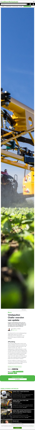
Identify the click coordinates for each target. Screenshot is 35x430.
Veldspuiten (10, 373)
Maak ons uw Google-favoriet (15, 366)
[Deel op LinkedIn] (16, 369)
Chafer (15, 373)
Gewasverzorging (15, 6)
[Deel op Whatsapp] (13, 369)
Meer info (32, 426)
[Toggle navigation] (33, 1)
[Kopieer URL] (17, 369)
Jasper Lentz (14, 330)
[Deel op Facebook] (14, 369)
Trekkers (3, 6)
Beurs (14, 371)
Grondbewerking (8, 6)
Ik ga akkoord (18, 427)
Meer (20, 6)
